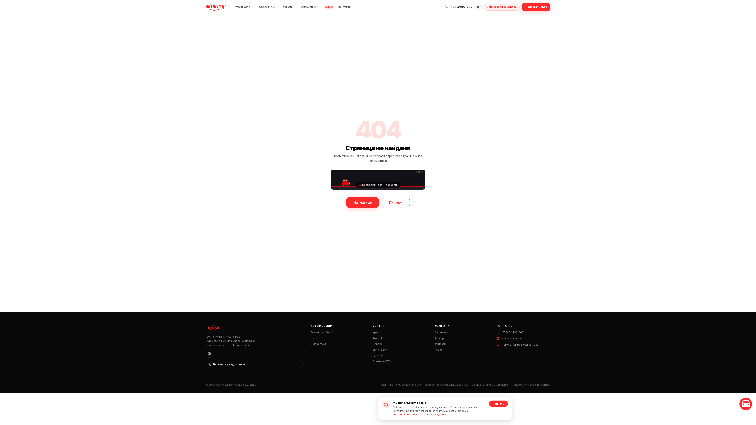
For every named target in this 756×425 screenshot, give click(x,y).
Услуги (287, 6)
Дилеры (378, 355)
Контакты (344, 6)
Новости (440, 349)
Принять (498, 403)
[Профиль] (478, 7)
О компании (308, 6)
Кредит (377, 332)
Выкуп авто (380, 349)
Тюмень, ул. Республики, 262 (520, 344)
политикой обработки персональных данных (419, 414)
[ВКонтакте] (209, 354)
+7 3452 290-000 (512, 332)
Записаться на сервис (502, 6)
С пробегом (318, 343)
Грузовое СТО (382, 361)
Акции (329, 6)
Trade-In (378, 338)
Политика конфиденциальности (401, 384)
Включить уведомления (229, 364)
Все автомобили (321, 332)
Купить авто (242, 6)
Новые (315, 338)
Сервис (378, 343)
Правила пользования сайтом (531, 384)
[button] (378, 179)
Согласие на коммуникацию (490, 384)
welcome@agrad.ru (513, 338)
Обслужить (266, 6)
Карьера (440, 338)
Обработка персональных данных (446, 384)
